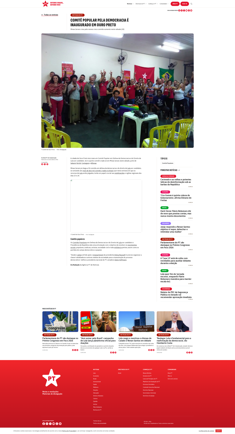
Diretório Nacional (148, 390)
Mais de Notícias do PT (49, 309)
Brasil (164, 207)
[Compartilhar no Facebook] (42, 164)
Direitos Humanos (98, 396)
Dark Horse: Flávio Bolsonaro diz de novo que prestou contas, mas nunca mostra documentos (175, 213)
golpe (79, 255)
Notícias (96, 369)
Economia (96, 376)
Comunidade (172, 369)
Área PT (175, 4)
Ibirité (78, 163)
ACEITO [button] (219, 431)
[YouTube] (186, 10)
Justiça (95, 404)
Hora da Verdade (168, 176)
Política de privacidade (99, 423)
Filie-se (184, 4)
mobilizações (119, 173)
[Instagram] (182, 10)
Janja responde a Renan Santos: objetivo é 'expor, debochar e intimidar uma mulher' (175, 229)
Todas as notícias (49, 15)
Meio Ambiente (97, 407)
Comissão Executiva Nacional (151, 387)
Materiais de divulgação (52, 394)
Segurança (166, 289)
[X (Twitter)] (184, 10)
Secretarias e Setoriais (149, 393)
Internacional (97, 381)
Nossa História (147, 373)
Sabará (73, 163)
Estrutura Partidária (148, 384)
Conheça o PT (147, 369)
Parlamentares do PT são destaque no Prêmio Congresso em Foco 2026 (175, 245)
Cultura (95, 398)
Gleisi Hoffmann (120, 260)
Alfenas (93, 163)
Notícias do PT (167, 239)
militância (118, 247)
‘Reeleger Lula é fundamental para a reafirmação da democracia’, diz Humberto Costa (174, 340)
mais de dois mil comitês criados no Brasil (98, 171)
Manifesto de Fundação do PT (151, 381)
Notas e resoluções (50, 392)
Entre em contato (173, 379)
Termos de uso (97, 421)
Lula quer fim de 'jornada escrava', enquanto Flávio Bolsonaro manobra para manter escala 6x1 (175, 278)
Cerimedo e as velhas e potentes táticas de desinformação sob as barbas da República (175, 182)
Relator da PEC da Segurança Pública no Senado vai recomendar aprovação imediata (175, 294)
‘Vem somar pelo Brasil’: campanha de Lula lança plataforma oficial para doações (98, 340)
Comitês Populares (80, 242)
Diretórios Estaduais (148, 396)
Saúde (95, 384)
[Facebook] (179, 10)
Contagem (85, 163)
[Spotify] (191, 10)
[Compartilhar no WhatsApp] (47, 164)
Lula (129, 168)
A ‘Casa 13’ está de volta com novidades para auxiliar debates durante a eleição (175, 260)
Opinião (95, 401)
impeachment (98, 255)
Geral (119, 373)
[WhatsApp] (189, 10)
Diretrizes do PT (123, 369)
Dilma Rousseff (119, 255)
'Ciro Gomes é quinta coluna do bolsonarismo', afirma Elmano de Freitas (175, 198)
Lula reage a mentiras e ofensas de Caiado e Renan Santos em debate (135, 339)
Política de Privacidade (69, 431)
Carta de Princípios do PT (150, 379)
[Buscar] (191, 4)
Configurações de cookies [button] (206, 431)
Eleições (165, 192)
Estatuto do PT (147, 376)
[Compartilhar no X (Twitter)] (45, 164)
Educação (96, 393)
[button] (130, 4)
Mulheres (165, 223)
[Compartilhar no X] (75, 350)
